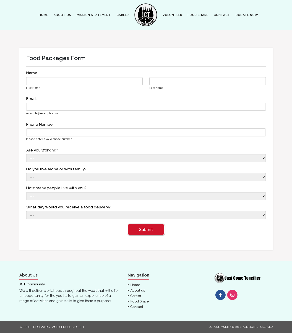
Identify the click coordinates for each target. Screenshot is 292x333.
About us (62, 14)
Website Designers (34, 327)
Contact (222, 14)
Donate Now (247, 14)
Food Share (198, 14)
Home (43, 14)
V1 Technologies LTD (67, 327)
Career (123, 14)
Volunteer (172, 14)
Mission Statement (94, 14)
